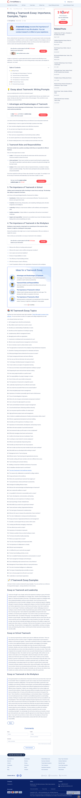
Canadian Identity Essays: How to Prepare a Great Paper (63, 63)
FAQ (8, 767)
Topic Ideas (32, 5)
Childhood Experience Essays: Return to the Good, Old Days (62, 41)
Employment (53, 788)
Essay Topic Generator (63, 758)
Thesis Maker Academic (46, 763)
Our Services (27, 758)
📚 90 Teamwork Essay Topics (16, 81)
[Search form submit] (65, 2)
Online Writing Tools (45, 758)
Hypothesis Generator (45, 767)
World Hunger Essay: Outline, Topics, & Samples (62, 48)
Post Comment (29, 747)
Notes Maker (61, 769)
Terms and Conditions (34, 788)
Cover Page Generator (63, 765)
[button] (29, 67)
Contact (9, 763)
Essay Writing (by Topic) (69, 5)
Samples (26, 769)
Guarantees (9, 765)
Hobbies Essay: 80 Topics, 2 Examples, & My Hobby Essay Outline (63, 33)
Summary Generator (45, 761)
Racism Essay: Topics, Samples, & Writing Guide (63, 92)
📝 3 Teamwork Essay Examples (17, 84)
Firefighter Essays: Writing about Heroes (62, 77)
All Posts (23, 5)
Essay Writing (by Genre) (54, 5)
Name (8, 731)
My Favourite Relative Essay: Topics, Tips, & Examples (63, 56)
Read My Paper (62, 763)
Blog (8, 769)
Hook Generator (44, 769)
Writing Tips (41, 5)
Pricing (25, 763)
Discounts (26, 765)
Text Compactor (44, 765)
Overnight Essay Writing (12, 5)
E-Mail (31, 731)
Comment (9, 738)
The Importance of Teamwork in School (21, 77)
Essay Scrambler (62, 767)
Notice (25, 767)
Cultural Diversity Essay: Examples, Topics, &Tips (61, 99)
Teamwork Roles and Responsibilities (20, 75)
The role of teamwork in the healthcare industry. (20, 470)
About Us (9, 761)
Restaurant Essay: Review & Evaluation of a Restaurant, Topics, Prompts (63, 84)
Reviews (26, 761)
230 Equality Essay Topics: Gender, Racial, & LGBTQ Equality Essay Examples (63, 71)
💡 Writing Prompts (14, 70)
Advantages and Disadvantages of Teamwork (22, 73)
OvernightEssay (10, 758)
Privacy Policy (44, 788)
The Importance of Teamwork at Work (20, 79)
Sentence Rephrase (63, 761)
